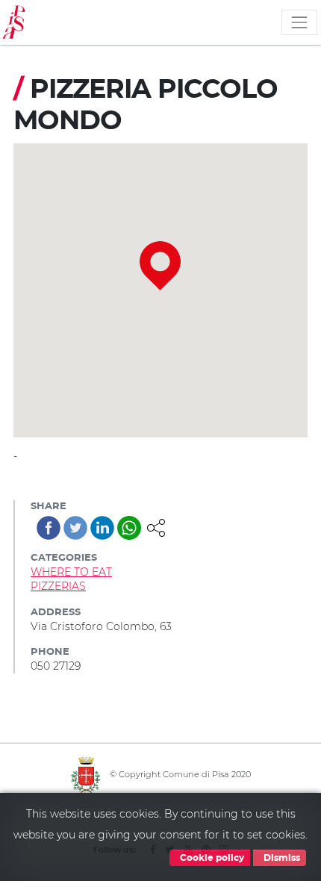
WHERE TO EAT (71, 572)
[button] (156, 526)
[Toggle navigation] (299, 22)
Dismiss (280, 857)
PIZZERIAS (58, 586)
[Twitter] (75, 528)
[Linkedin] (102, 528)
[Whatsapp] (129, 528)
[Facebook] (48, 528)
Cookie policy (211, 857)
